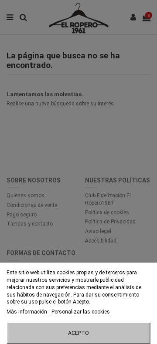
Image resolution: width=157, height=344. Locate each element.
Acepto (78, 333)
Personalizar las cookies (80, 312)
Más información (27, 312)
